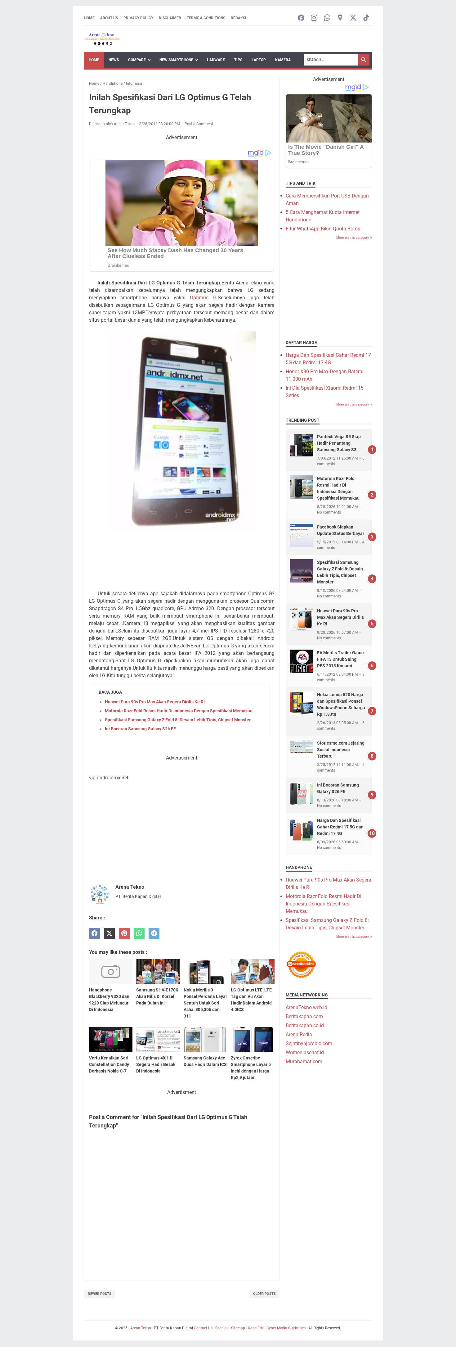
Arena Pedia (299, 1034)
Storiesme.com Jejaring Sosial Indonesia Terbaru (340, 750)
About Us (109, 18)
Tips (238, 60)
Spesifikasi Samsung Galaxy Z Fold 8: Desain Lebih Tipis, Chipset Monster (178, 719)
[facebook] (94, 933)
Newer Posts (99, 1294)
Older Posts (264, 1294)
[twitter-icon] (353, 18)
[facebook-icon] (301, 18)
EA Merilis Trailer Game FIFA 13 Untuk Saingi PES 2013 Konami (340, 659)
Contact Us (203, 1328)
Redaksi (238, 18)
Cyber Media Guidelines (286, 1328)
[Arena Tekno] (102, 39)
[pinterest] (124, 933)
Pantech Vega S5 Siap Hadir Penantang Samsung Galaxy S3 (339, 443)
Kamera (283, 60)
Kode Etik (256, 1328)
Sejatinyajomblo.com (309, 1043)
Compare (137, 60)
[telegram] (154, 933)
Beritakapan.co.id (305, 1025)
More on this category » (354, 237)
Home (89, 18)
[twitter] (109, 933)
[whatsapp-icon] (327, 18)
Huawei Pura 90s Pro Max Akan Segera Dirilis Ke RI (155, 701)
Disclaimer (170, 18)
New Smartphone (176, 60)
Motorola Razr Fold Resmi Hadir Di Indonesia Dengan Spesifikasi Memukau (179, 710)
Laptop (259, 60)
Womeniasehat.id (305, 1052)
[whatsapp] (139, 933)
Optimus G (203, 298)
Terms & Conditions (206, 18)
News (114, 60)
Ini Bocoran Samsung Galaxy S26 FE (140, 728)
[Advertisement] (181, 559)
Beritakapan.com (304, 1016)
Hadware (216, 60)
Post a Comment (199, 124)
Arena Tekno (140, 1328)
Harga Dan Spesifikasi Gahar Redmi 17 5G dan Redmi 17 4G (340, 827)
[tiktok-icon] (366, 18)
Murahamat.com (304, 1061)
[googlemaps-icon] (340, 18)
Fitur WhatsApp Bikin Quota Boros (323, 229)
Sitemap (238, 1328)
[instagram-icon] (314, 18)
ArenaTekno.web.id (306, 1007)
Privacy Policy (138, 18)
